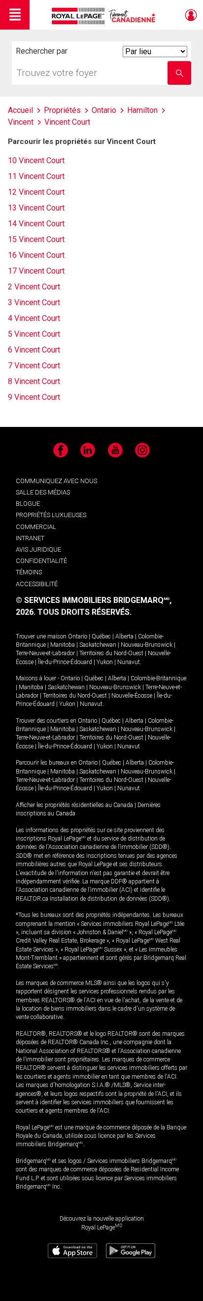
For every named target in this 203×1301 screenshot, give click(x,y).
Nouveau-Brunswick (146, 644)
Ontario (77, 636)
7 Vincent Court (34, 365)
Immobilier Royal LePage (105, 16)
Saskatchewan (97, 644)
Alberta (124, 636)
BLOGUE (28, 503)
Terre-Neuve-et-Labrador (45, 653)
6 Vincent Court (34, 349)
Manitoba (62, 644)
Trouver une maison (41, 636)
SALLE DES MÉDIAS (43, 492)
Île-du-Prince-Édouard (65, 662)
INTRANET (30, 538)
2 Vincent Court (34, 286)
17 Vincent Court (36, 271)
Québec (101, 636)
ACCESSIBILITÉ (37, 584)
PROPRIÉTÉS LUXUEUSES (51, 515)
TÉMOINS (29, 572)
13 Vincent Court (36, 207)
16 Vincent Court (36, 255)
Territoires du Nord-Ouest (111, 653)
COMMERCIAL (36, 526)
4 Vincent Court (34, 318)
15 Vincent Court (36, 239)
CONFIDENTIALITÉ (41, 560)
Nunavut (128, 662)
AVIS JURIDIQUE (38, 549)
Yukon (105, 662)
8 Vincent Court (34, 381)
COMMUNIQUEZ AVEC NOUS (56, 481)
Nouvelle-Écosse (131, 695)
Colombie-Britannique (158, 678)
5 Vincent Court (34, 334)
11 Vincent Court (36, 176)
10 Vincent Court (36, 160)
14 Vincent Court (36, 223)
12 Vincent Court (36, 192)
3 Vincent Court (34, 302)
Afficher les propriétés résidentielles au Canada (74, 805)
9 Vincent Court (34, 397)
